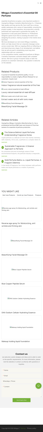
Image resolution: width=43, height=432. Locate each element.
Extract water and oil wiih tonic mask (17, 99)
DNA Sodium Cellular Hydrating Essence (18, 313)
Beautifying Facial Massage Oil (14, 106)
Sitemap (23, 428)
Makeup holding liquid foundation (16, 341)
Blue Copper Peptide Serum (13, 284)
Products (38, 195)
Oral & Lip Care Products (25, 195)
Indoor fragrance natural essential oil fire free (21, 85)
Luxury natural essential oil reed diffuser (18, 92)
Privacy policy (31, 428)
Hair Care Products (8, 195)
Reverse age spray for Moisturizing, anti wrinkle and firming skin (18, 224)
